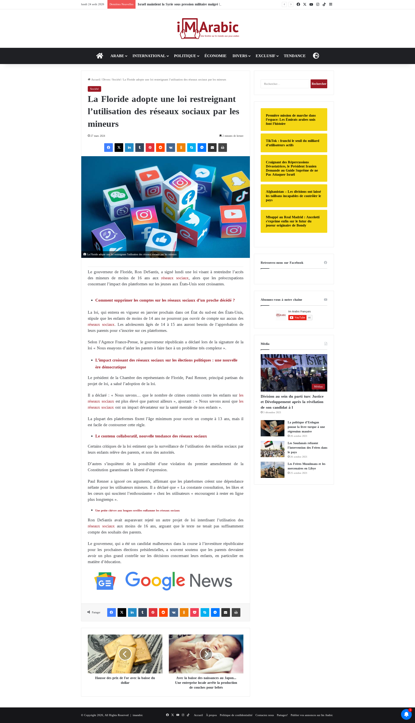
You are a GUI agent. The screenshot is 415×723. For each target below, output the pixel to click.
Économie (215, 55)
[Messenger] (202, 147)
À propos (211, 715)
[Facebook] (108, 147)
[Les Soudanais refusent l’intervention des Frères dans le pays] (272, 449)
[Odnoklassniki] (181, 147)
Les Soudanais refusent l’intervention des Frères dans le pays (307, 447)
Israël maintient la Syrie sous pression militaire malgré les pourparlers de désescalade (201, 4)
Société (116, 79)
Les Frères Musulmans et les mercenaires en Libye (306, 466)
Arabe (117, 55)
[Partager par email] (212, 147)
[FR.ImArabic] (207, 28)
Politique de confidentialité (236, 715)
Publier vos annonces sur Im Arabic (312, 715)
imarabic (138, 715)
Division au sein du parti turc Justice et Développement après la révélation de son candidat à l (292, 402)
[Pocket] (194, 612)
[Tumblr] (139, 147)
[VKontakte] (170, 147)
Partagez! (282, 715)
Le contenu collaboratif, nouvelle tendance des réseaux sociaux (151, 436)
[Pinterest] (150, 147)
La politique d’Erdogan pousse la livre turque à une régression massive (306, 426)
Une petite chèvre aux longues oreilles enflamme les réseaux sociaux (137, 510)
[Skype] (191, 147)
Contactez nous (264, 715)
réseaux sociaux (175, 278)
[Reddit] (160, 147)
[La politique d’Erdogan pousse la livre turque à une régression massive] (272, 428)
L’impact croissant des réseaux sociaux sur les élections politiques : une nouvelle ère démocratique (166, 363)
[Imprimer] (222, 147)
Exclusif (265, 55)
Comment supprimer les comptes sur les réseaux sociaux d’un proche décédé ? (165, 300)
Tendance (295, 55)
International (149, 55)
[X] (119, 147)
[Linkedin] (129, 147)
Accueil (95, 79)
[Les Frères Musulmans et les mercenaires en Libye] (272, 470)
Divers (240, 55)
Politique (185, 55)
